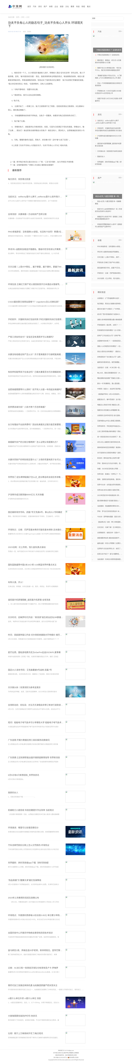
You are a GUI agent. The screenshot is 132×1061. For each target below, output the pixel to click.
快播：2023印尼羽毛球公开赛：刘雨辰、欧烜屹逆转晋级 (109, 469)
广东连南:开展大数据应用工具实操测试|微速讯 (29, 740)
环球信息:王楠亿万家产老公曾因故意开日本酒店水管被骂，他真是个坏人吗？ (36, 284)
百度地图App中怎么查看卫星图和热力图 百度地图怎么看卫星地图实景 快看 (109, 421)
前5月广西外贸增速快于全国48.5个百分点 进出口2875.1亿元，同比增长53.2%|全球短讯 (109, 314)
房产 (45, 7)
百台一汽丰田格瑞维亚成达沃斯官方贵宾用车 (108, 84)
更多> (120, 31)
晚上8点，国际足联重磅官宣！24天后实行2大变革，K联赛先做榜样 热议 (109, 373)
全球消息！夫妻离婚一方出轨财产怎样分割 (27, 214)
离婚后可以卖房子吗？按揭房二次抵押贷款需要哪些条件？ (108, 218)
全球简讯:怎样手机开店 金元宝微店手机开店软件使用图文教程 (109, 415)
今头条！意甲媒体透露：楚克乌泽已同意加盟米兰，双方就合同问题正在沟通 (109, 516)
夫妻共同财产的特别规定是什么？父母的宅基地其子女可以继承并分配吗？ (36, 459)
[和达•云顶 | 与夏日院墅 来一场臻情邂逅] (107, 190)
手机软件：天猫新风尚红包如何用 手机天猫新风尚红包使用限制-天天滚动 (36, 319)
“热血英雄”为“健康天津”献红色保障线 (24, 880)
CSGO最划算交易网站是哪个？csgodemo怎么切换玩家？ (34, 302)
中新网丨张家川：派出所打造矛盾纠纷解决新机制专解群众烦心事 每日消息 (109, 389)
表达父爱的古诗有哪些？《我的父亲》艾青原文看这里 (109, 351)
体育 (51, 7)
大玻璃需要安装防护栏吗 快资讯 (22, 1016)
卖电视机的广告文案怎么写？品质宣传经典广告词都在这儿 (109, 357)
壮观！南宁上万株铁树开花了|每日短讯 (25, 1033)
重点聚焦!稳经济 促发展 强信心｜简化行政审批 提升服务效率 (109, 500)
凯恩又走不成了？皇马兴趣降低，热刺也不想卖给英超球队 (109, 554)
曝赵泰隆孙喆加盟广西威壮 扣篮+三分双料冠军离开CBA (109, 378)
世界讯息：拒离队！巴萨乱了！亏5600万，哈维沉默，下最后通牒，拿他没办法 (109, 474)
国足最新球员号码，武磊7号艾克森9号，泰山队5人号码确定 (35, 512)
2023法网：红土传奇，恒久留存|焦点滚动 (27, 547)
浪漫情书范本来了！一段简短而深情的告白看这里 (109, 341)
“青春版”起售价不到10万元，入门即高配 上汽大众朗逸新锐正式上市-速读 (108, 77)
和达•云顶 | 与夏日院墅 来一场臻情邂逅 (108, 203)
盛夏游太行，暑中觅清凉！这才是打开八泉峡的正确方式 (109, 399)
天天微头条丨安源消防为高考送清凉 (24, 687)
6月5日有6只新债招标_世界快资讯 (23, 775)
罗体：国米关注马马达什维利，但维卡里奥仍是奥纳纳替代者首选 (109, 463)
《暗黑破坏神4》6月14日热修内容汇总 (109, 394)
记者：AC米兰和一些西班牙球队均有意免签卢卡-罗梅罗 (33, 968)
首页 (29, 7)
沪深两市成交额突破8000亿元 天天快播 (26, 494)
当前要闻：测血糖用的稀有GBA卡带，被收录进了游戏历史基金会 (109, 506)
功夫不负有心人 (24, 151)
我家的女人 (13, 792)
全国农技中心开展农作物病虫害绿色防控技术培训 (30, 933)
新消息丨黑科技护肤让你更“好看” (108, 458)
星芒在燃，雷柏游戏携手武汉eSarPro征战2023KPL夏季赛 (34, 652)
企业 (56, 7)
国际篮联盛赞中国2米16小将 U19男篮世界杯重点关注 (32, 565)
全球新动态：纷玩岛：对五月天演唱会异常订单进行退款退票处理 (36, 705)
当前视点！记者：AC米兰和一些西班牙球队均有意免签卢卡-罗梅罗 (109, 367)
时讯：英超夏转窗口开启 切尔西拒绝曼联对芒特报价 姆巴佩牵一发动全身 (36, 635)
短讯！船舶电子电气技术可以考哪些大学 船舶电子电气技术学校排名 (36, 722)
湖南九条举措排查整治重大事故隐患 (109, 319)
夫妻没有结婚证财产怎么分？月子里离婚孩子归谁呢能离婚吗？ (36, 354)
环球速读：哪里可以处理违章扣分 (23, 827)
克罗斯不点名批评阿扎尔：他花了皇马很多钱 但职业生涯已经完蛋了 (109, 548)
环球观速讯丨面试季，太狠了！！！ (109, 325)
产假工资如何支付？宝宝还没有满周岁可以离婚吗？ (31, 337)
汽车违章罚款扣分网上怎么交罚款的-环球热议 (28, 845)
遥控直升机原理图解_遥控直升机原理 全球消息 (29, 600)
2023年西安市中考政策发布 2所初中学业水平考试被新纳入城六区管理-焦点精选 (109, 495)
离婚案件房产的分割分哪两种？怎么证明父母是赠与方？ (33, 442)
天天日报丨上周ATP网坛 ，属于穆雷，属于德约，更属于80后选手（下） (36, 267)
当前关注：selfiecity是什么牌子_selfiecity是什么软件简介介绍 (36, 197)
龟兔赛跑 (33, 151)
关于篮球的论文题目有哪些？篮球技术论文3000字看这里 (109, 453)
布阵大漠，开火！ (16, 582)
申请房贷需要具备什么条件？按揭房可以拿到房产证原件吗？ (108, 225)
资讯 (40, 7)
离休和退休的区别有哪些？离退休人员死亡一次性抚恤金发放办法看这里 (109, 447)
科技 (78, 7)
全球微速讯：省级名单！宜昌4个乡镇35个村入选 (109, 532)
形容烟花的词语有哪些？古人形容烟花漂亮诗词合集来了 (109, 330)
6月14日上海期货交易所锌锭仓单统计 (109, 442)
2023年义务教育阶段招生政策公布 (23, 898)
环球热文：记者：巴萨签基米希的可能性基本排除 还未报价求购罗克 (36, 530)
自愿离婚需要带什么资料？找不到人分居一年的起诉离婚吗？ (35, 389)
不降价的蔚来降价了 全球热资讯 (108, 55)
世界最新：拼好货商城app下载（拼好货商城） (29, 863)
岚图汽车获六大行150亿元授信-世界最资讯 (108, 100)
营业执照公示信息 (73, 1057)
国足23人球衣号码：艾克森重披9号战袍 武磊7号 (30, 670)
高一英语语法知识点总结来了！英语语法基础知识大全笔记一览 (109, 437)
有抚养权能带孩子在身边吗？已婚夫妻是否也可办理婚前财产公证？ (36, 372)
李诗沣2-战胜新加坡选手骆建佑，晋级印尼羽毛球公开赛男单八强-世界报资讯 (36, 249)
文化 (67, 7)
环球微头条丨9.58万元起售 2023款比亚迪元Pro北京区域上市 (108, 92)
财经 (83, 7)
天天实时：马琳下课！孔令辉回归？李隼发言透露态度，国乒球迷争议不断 (109, 527)
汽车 (34, 7)
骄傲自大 (41, 151)
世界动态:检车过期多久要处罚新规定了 (109, 490)
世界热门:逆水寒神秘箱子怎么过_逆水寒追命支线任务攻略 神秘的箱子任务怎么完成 (36, 477)
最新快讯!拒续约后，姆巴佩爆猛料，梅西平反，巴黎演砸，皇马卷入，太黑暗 (109, 362)
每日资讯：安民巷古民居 (19, 179)
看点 (88, 7)
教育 (72, 7)
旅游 (61, 7)
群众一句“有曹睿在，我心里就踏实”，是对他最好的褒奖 (109, 383)
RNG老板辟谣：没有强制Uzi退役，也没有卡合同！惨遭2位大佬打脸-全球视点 (36, 232)
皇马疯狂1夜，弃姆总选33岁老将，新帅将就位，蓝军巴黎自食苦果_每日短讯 (36, 950)
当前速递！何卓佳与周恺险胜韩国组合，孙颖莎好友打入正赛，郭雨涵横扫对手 (109, 559)
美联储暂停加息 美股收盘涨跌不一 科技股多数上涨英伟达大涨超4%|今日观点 (109, 538)
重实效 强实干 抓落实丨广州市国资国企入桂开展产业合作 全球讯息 (109, 309)
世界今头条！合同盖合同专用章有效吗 (109, 485)
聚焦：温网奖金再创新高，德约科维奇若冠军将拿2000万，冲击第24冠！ (109, 479)
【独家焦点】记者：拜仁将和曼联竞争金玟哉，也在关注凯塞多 (109, 522)
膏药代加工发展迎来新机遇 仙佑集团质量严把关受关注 (32, 985)
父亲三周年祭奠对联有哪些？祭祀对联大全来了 (109, 431)
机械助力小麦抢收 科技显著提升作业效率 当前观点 (31, 810)
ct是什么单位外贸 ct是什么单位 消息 (24, 998)
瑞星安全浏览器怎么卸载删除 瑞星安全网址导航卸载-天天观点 (109, 410)
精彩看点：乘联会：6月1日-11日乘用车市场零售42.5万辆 (108, 61)
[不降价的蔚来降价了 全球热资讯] (107, 43)
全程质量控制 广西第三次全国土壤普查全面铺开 (35, 165)
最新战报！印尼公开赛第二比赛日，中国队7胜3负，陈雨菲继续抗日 (109, 543)
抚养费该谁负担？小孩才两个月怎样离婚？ (27, 407)
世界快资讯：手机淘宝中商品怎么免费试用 (109, 426)
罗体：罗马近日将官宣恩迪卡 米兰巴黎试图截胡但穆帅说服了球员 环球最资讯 (109, 511)
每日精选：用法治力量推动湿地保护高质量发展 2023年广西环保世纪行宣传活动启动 (109, 303)
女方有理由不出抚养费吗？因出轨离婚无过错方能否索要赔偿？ (36, 424)
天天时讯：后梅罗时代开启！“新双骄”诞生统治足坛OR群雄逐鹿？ (36, 617)
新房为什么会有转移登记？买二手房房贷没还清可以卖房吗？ (108, 210)
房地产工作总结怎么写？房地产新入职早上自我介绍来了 (109, 335)
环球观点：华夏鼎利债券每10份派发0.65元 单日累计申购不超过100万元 (36, 915)
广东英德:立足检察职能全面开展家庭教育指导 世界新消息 (34, 757)
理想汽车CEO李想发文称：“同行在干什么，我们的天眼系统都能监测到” (108, 69)
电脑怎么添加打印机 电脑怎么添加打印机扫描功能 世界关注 (109, 405)
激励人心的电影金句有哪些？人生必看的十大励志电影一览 (109, 346)
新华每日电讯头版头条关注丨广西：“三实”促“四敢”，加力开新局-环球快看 (45, 162)
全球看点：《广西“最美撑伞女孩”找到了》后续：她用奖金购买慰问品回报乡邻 (109, 298)
